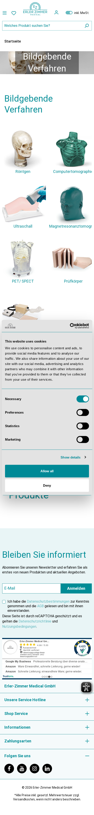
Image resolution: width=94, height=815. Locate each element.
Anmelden (76, 588)
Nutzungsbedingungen (19, 626)
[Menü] (5, 12)
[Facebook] (10, 768)
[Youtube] (23, 768)
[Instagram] (36, 768)
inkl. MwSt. (77, 12)
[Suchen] (87, 25)
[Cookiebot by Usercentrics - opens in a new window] (70, 326)
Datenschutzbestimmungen (48, 601)
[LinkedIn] (48, 768)
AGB (40, 606)
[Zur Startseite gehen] (35, 8)
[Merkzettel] (13, 12)
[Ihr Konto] (56, 12)
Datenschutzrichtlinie (35, 621)
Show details (70, 457)
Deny (47, 485)
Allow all (47, 471)
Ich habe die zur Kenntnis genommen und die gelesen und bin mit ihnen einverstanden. (48, 606)
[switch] (83, 412)
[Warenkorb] (62, 12)
